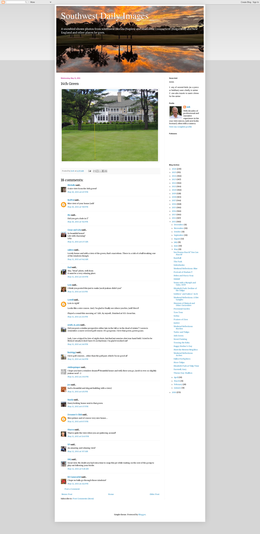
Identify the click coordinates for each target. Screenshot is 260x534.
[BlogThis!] (97, 171)
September (179, 235)
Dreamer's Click (75, 414)
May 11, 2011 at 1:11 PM (78, 292)
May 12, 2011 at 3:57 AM (78, 451)
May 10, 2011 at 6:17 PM (78, 192)
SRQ (69, 459)
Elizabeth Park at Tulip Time (186, 366)
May (176, 249)
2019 (174, 193)
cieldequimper (74, 367)
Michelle (71, 185)
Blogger (142, 514)
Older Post (154, 494)
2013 (174, 214)
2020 (174, 190)
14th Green (178, 336)
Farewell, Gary (180, 369)
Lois (70, 285)
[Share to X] (100, 171)
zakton (71, 250)
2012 (174, 218)
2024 (174, 176)
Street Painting (180, 339)
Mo (69, 215)
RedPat (71, 200)
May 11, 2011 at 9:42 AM (78, 259)
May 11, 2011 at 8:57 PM (78, 421)
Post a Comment (72, 489)
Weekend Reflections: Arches (183, 354)
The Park (178, 261)
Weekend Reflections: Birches (183, 327)
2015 (174, 207)
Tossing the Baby (182, 342)
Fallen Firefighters (182, 359)
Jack (188, 107)
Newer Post (67, 494)
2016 (174, 204)
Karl (69, 267)
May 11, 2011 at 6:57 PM (78, 406)
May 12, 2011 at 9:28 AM (78, 469)
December (179, 224)
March (177, 381)
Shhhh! (177, 279)
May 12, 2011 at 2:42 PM (78, 484)
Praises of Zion (181, 319)
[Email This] (94, 171)
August (177, 239)
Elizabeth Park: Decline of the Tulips (185, 289)
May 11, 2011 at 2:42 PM (78, 359)
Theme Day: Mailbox (183, 373)
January (177, 388)
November (179, 228)
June (176, 246)
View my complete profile (180, 127)
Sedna (176, 316)
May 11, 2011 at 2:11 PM (78, 317)
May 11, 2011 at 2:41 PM (78, 344)
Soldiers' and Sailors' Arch (186, 294)
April (176, 377)
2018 (174, 197)
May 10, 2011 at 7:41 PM (78, 222)
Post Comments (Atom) (83, 498)
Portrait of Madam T (183, 272)
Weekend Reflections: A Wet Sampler (186, 298)
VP (69, 444)
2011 (174, 221)
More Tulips (179, 362)
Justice (177, 323)
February (178, 384)
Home (111, 494)
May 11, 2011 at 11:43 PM (78, 436)
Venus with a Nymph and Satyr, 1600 (185, 284)
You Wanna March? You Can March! (186, 253)
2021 (174, 186)
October (177, 232)
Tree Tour (178, 312)
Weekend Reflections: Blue (185, 268)
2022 (174, 183)
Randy (70, 400)
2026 (174, 169)
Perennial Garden (182, 309)
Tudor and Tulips (181, 332)
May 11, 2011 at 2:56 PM (78, 377)
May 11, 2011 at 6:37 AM (78, 242)
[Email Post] (89, 171)
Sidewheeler (179, 265)
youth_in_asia (74, 325)
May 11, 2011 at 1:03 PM (78, 277)
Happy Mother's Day (183, 346)
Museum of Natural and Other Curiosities (184, 304)
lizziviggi (72, 352)
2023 (174, 179)
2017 (174, 200)
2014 (174, 211)
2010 (174, 392)
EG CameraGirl (74, 477)
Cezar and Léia (74, 230)
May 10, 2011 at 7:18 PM (78, 207)
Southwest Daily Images (105, 15)
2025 (174, 172)
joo (69, 385)
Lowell (70, 300)
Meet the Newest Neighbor (186, 350)
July (176, 242)
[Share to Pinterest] (105, 171)
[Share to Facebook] (103, 171)
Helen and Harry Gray (183, 275)
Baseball (177, 258)
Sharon (71, 429)
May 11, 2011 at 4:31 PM (78, 391)
